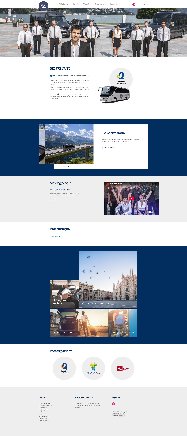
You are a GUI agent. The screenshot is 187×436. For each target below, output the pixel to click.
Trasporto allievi (122, 332)
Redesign (122, 415)
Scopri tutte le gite (55, 236)
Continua (52, 200)
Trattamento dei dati (118, 414)
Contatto (113, 4)
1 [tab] (64, 166)
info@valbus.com (44, 411)
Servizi (76, 4)
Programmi (100, 4)
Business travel (63, 332)
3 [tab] (68, 166)
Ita (145, 4)
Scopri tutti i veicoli (108, 147)
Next (185, 31)
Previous (2, 31)
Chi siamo (63, 4)
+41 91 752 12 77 (46, 420)
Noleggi (58, 300)
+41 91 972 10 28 (46, 409)
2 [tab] (66, 166)
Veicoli (86, 4)
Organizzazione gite (95, 303)
